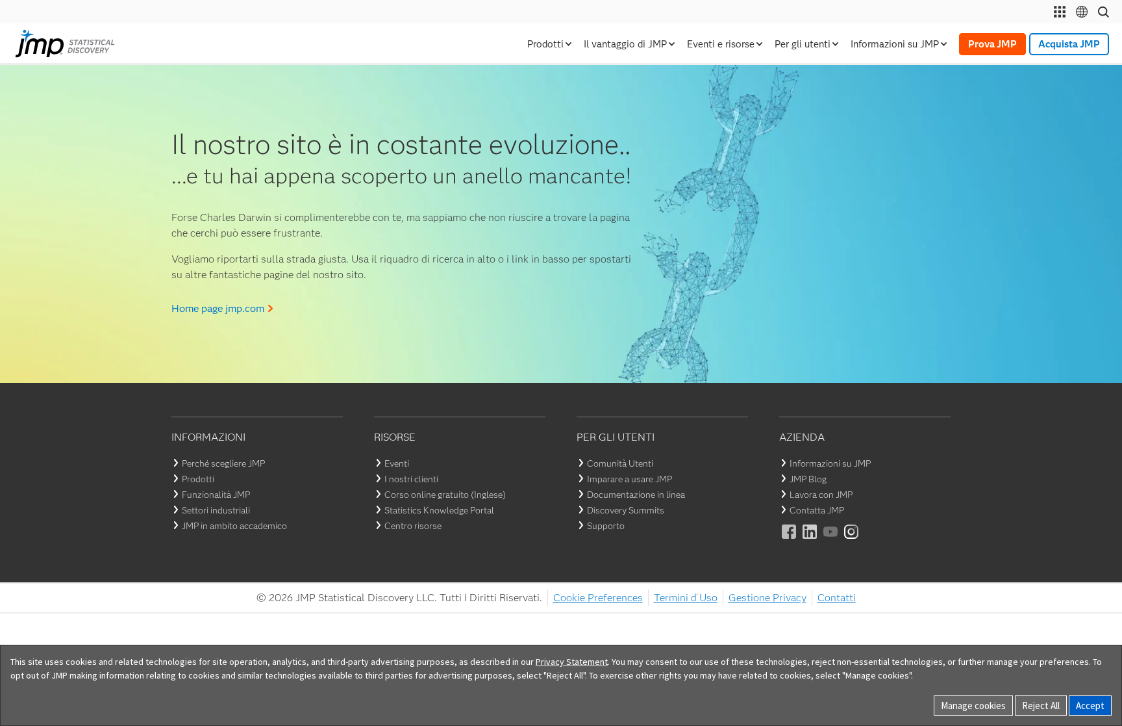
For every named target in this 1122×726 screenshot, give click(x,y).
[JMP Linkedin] (810, 540)
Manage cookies (973, 705)
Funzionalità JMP (216, 494)
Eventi (396, 463)
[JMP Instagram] (852, 540)
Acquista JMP (1069, 44)
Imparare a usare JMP (629, 479)
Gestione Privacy (767, 597)
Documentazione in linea (636, 494)
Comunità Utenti (620, 463)
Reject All (1041, 705)
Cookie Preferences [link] (598, 597)
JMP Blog (808, 479)
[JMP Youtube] (831, 540)
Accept (1090, 705)
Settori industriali (216, 510)
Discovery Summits (625, 510)
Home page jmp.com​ (217, 308)
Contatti (836, 597)
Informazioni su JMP (830, 463)
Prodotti (198, 479)
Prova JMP (992, 44)
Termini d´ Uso (685, 597)
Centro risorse (413, 526)
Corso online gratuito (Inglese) (445, 494)
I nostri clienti (411, 479)
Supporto (606, 526)
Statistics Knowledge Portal (439, 510)
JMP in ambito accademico (234, 526)
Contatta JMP (817, 510)
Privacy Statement (572, 662)
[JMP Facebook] (789, 540)
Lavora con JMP (821, 494)
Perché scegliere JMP (223, 463)
